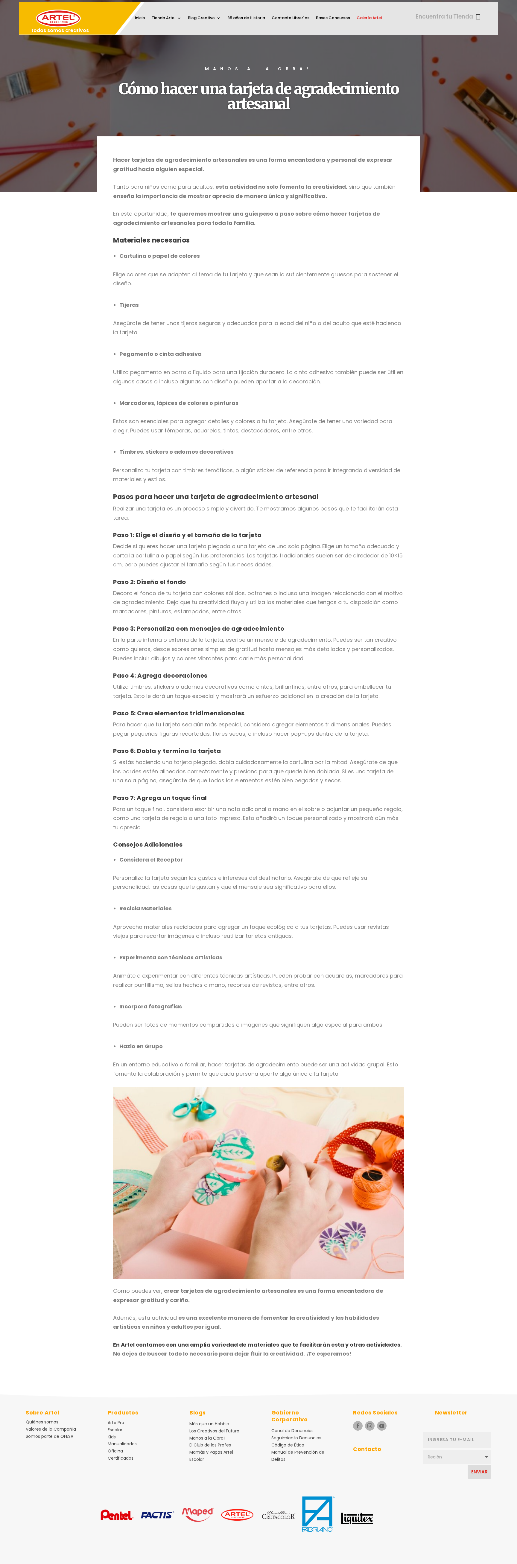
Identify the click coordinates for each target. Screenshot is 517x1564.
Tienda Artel (163, 18)
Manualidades (122, 1444)
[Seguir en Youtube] (382, 1426)
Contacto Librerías (290, 18)
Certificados (120, 1458)
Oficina (115, 1451)
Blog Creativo (201, 18)
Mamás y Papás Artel (211, 1452)
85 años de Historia (246, 18)
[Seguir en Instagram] (370, 1426)
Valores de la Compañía (51, 1429)
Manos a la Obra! (207, 1438)
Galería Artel (369, 18)
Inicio (140, 18)
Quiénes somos (42, 1422)
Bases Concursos (333, 18)
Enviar (479, 1472)
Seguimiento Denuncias (296, 1438)
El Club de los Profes (210, 1445)
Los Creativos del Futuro (214, 1431)
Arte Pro (116, 1423)
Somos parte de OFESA (49, 1436)
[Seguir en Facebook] (358, 1426)
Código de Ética (287, 1445)
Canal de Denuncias (292, 1431)
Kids (112, 1437)
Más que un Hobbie (209, 1424)
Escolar (115, 1430)
